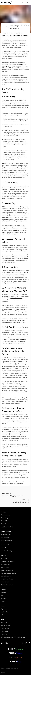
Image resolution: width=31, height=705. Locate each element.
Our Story (3, 592)
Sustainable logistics (6, 576)
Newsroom (3, 598)
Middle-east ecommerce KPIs (8, 561)
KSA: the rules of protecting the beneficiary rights (13, 637)
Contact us (5, 482)
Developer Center (5, 612)
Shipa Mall (3, 524)
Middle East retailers (16, 298)
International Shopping (6, 551)
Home (3, 27)
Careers (3, 601)
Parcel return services (6, 564)
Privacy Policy (4, 622)
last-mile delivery (23, 435)
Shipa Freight (4, 521)
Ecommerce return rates (7, 570)
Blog (7, 27)
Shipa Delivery (4, 518)
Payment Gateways (5, 582)
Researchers (6, 154)
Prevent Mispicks (5, 567)
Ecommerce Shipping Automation (13, 495)
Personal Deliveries (5, 548)
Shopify (26, 377)
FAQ (2, 615)
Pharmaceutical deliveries (7, 585)
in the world (16, 230)
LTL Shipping (4, 558)
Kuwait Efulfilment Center (7, 527)
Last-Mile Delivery (5, 537)
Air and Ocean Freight (6, 540)
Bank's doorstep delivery (7, 579)
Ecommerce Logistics (6, 534)
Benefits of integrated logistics (8, 573)
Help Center (4, 609)
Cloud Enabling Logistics (21, 501)
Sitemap (3, 672)
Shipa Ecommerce (5, 515)
